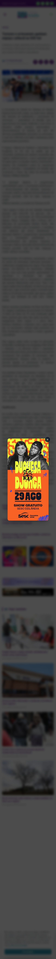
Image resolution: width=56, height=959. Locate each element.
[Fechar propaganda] (47, 439)
